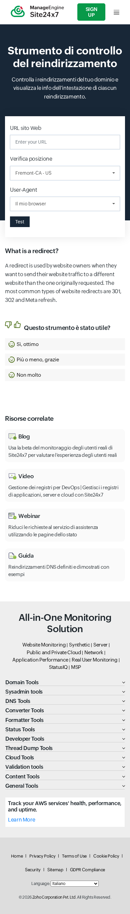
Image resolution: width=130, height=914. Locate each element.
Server (100, 645)
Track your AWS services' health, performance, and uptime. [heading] (65, 806)
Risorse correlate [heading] (29, 418)
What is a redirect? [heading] (31, 250)
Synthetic (79, 645)
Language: (40, 883)
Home (17, 856)
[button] (65, 344)
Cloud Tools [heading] (19, 757)
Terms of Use (74, 856)
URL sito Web (25, 128)
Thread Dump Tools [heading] (29, 748)
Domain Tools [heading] (22, 682)
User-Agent (24, 190)
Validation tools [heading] (24, 767)
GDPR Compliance (87, 869)
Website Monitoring (44, 645)
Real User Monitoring (95, 660)
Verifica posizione (31, 159)
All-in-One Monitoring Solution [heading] (65, 623)
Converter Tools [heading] (24, 710)
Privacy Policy (42, 856)
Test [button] (19, 221)
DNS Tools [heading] (17, 701)
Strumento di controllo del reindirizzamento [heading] (65, 56)
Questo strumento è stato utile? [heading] (67, 327)
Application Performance (40, 660)
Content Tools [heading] (22, 776)
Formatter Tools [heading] (24, 720)
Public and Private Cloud (54, 652)
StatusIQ (58, 667)
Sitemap (55, 869)
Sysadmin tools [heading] (24, 692)
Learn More (21, 819)
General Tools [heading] (21, 786)
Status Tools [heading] (20, 729)
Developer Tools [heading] (24, 739)
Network (93, 652)
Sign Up (91, 12)
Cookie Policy (106, 856)
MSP (76, 667)
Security (33, 869)
